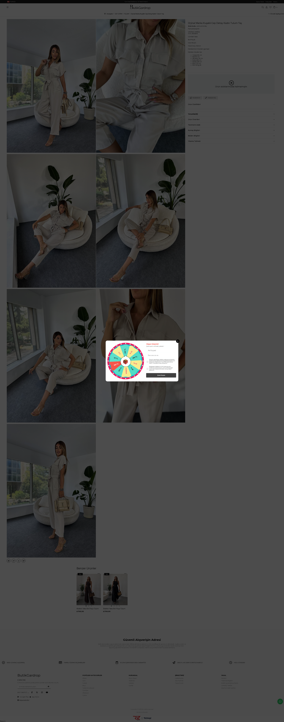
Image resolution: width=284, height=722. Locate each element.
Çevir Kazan (161, 375)
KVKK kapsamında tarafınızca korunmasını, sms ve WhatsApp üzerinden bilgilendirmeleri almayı (161, 368)
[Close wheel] (177, 341)
